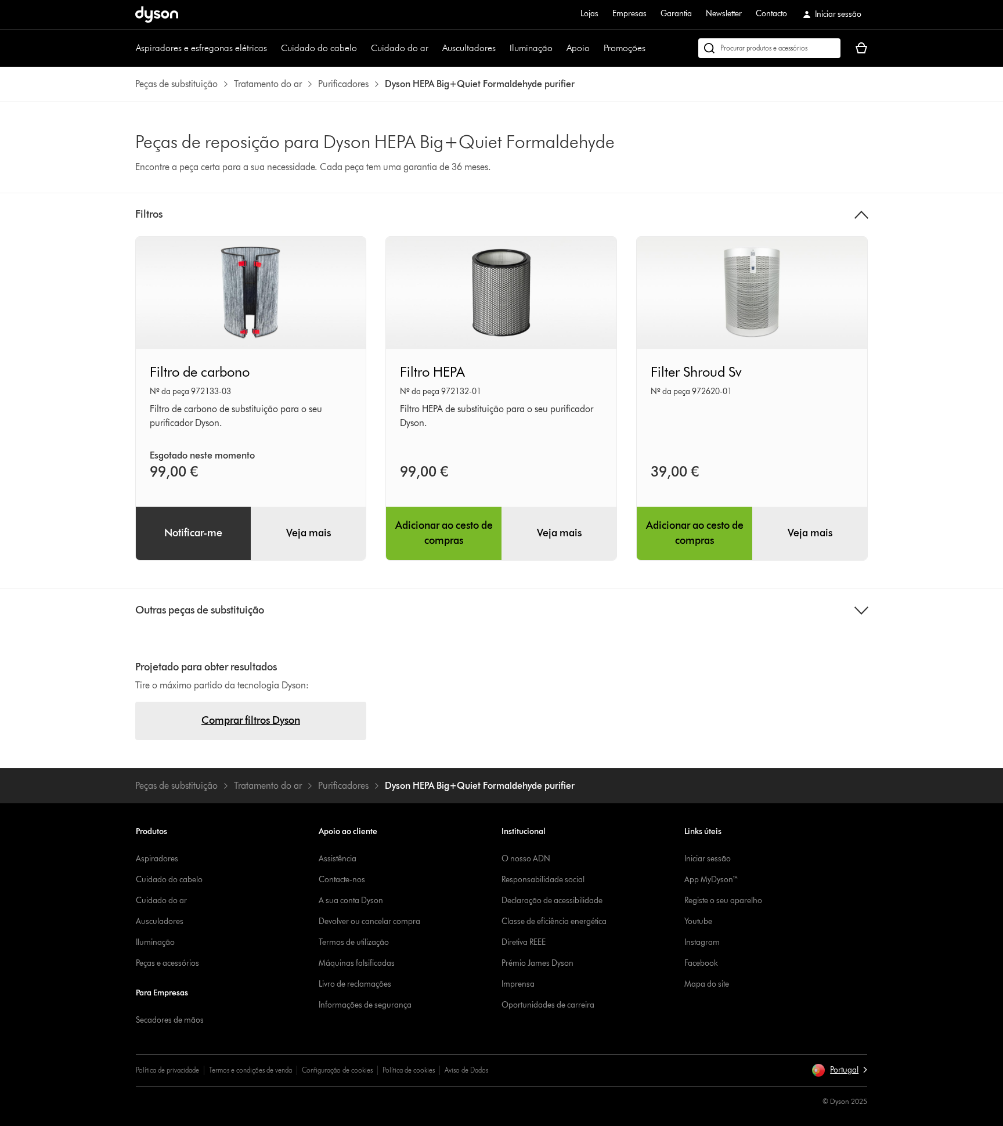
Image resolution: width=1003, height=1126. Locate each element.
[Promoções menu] (651, 48)
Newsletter (724, 14)
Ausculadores (159, 921)
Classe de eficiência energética (554, 921)
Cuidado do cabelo (319, 47)
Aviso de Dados (466, 1070)
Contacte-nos (342, 880)
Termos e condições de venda (250, 1070)
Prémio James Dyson (537, 963)
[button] (839, 1070)
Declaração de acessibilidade (551, 900)
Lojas (589, 14)
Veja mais (308, 532)
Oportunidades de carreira (547, 1005)
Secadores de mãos (170, 1020)
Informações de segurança (365, 1005)
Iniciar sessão (707, 859)
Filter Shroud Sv (696, 371)
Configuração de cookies (337, 1070)
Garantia (676, 14)
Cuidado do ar (399, 47)
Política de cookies (409, 1070)
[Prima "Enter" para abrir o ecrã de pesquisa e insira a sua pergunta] (769, 48)
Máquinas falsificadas (357, 963)
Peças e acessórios (167, 963)
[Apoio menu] (595, 48)
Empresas (629, 14)
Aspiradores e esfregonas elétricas (201, 47)
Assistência (337, 859)
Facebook (701, 963)
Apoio (578, 47)
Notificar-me (193, 532)
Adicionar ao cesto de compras (444, 533)
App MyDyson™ (711, 880)
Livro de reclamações (355, 984)
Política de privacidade (167, 1070)
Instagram (702, 942)
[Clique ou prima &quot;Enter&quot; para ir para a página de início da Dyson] (156, 14)
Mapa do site (706, 984)
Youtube (698, 921)
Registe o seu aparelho (723, 900)
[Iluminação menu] (558, 48)
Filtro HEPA (432, 371)
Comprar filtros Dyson (250, 720)
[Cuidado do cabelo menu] (363, 48)
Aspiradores (157, 859)
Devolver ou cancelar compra (369, 921)
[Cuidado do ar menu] (434, 48)
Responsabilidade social (543, 880)
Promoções (624, 47)
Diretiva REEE (523, 942)
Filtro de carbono (200, 371)
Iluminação (531, 47)
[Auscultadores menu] (501, 48)
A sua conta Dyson (351, 900)
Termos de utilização (354, 942)
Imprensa (518, 984)
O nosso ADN (525, 859)
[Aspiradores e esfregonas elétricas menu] (273, 48)
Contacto (771, 14)
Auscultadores (469, 47)
